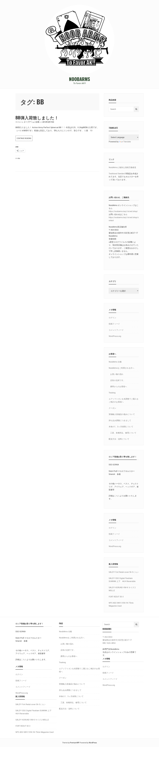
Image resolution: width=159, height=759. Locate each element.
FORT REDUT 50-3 (116, 597)
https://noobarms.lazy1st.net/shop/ (123, 211)
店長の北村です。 (117, 380)
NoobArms (79, 79)
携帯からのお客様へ (118, 386)
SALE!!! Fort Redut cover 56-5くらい (124, 572)
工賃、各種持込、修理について (123, 433)
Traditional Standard (117, 173)
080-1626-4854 (109, 643)
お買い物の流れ (116, 374)
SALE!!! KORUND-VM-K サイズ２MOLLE (32, 720)
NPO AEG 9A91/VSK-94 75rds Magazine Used (34, 732)
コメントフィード (116, 330)
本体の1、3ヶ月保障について (121, 427)
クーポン (112, 408)
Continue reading (24, 139)
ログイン (112, 318)
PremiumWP (74, 743)
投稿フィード (114, 324)
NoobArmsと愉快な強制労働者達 (122, 167)
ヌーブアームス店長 (31, 122)
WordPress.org (115, 336)
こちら (117, 496)
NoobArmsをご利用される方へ (121, 368)
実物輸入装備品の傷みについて (122, 414)
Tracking (112, 393)
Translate (127, 142)
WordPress (93, 743)
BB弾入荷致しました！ (37, 117)
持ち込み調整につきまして (120, 420)
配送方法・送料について (119, 439)
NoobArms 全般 (115, 362)
